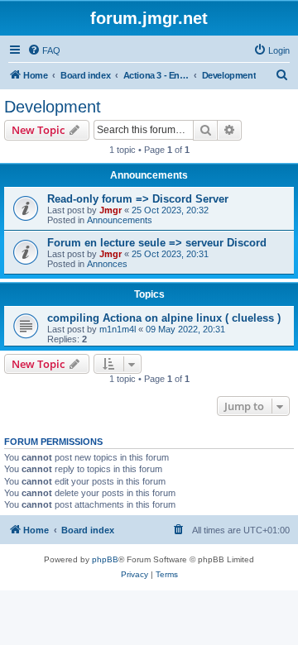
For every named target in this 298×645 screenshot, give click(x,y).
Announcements (119, 220)
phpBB (105, 559)
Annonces (107, 264)
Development (52, 107)
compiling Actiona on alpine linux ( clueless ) (164, 318)
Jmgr (110, 210)
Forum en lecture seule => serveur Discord (157, 242)
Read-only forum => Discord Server (137, 199)
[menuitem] (43, 50)
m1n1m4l (117, 329)
